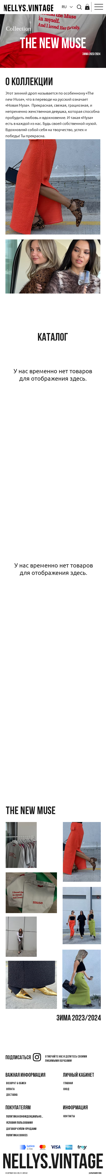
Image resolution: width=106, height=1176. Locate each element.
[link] (87, 7)
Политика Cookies (17, 1135)
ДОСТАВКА (12, 1095)
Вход (66, 1089)
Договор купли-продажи (21, 1129)
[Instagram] (37, 1057)
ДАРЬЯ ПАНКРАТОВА (95, 1173)
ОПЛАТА (10, 1089)
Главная (68, 1083)
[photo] (79, 7)
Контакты (69, 1116)
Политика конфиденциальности (25, 1116)
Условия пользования (19, 1122)
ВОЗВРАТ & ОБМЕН (16, 1083)
